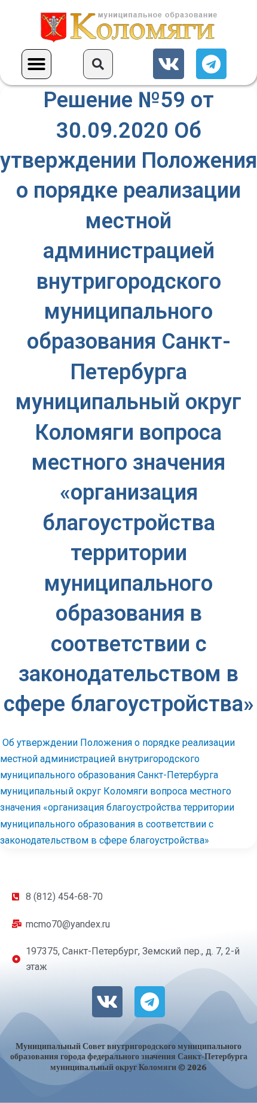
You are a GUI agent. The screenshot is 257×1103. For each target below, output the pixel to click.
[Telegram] (211, 64)
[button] (36, 64)
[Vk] (168, 64)
